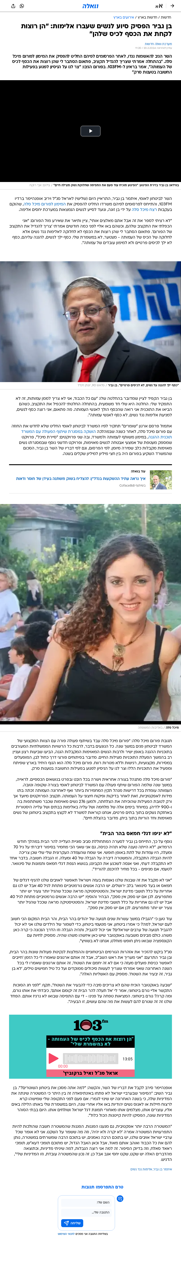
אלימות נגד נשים (141, 1169)
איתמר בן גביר (162, 1169)
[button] (159, 6)
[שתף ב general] (13, 6)
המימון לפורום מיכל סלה (45, 204)
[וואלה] (90, 6)
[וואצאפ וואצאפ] (22, 6)
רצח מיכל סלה (144, 210)
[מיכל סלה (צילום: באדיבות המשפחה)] (90, 618)
